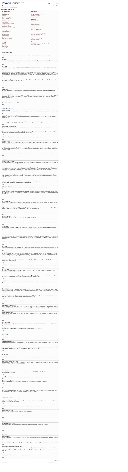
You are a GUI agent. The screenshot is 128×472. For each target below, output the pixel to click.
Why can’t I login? (4, 15)
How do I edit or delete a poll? (5, 33)
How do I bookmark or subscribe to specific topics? (37, 34)
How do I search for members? (34, 30)
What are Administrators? (34, 12)
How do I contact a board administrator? (35, 44)
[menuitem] (7, 5)
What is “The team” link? (34, 17)
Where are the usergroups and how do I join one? (37, 14)
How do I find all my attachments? (35, 39)
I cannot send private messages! (35, 20)
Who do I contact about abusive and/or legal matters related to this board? (40, 43)
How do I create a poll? (4, 32)
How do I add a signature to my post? (6, 31)
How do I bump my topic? (5, 39)
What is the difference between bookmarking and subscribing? (38, 33)
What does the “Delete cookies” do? (6, 18)
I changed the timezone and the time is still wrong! (8, 23)
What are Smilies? (4, 43)
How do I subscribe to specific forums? (35, 35)
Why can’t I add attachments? (5, 35)
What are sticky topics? (5, 46)
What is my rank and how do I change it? (7, 26)
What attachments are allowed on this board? (36, 38)
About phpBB (4, 438)
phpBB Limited (24, 437)
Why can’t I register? (4, 13)
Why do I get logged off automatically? (6, 17)
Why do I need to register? (5, 12)
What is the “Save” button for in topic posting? (7, 37)
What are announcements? (5, 45)
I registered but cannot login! (5, 14)
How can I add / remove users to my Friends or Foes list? (38, 25)
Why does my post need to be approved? (7, 38)
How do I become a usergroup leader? (35, 15)
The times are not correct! (5, 22)
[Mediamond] (7, 3)
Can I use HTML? (4, 42)
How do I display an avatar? (5, 25)
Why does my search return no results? (35, 28)
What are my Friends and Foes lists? (35, 24)
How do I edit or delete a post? (5, 30)
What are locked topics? (5, 47)
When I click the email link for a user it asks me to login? (8, 27)
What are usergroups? (33, 13)
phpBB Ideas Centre (38, 442)
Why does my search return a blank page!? (36, 29)
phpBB (28, 132)
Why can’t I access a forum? (5, 34)
